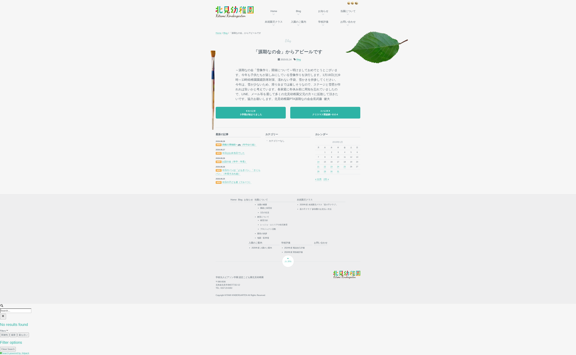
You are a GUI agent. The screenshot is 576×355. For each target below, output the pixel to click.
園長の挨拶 (262, 233)
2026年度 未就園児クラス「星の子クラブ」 (319, 204)
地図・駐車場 (263, 238)
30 (331, 171)
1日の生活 (264, 212)
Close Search (8, 349)
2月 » (326, 179)
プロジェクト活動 (268, 229)
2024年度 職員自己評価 (294, 248)
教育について (263, 217)
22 (325, 167)
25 (345, 167)
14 (318, 162)
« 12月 (318, 179)
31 (338, 171)
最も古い (23, 335)
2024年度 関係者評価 (293, 252)
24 (338, 167)
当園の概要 (262, 204)
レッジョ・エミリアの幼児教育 (274, 225)
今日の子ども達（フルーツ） (236, 182)
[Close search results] (3, 316)
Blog (298, 11)
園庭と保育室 (266, 208)
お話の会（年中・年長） (234, 161)
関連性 (4, 335)
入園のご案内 (298, 21)
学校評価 (323, 21)
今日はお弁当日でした (233, 153)
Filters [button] (7, 331)
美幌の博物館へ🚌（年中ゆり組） (239, 144)
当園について (348, 11)
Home (273, 11)
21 (318, 167)
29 (325, 171)
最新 (13, 335)
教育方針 (264, 220)
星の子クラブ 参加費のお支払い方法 (316, 209)
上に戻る (288, 261)
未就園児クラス (274, 21)
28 (318, 171)
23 (331, 167)
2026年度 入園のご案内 (262, 248)
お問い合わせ (348, 21)
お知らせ (323, 11)
